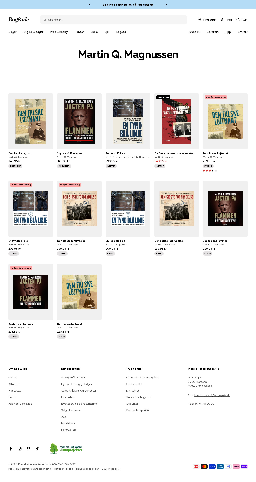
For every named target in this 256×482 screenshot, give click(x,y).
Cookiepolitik (134, 384)
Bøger (12, 32)
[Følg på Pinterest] (28, 448)
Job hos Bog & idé (20, 403)
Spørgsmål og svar (73, 377)
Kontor (79, 32)
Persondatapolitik (137, 410)
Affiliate (13, 384)
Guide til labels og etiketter (78, 390)
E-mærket (132, 390)
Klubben (194, 32)
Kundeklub (68, 423)
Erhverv (243, 32)
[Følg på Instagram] (19, 448)
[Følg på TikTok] (37, 448)
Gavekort (213, 32)
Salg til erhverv (70, 410)
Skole (94, 32)
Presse (12, 397)
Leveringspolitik (111, 468)
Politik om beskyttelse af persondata (29, 468)
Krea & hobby (59, 32)
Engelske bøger (33, 32)
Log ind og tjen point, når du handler (128, 4)
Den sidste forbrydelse (71, 240)
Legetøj (121, 32)
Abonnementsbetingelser (142, 377)
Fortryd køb (69, 430)
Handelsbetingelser (138, 397)
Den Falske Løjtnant (20, 153)
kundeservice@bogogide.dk (212, 395)
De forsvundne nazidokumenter (174, 153)
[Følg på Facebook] (10, 448)
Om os (12, 377)
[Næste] (166, 4)
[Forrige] (89, 4)
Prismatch (67, 397)
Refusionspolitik (63, 468)
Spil (107, 32)
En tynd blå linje (115, 153)
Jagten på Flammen (69, 153)
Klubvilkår (132, 403)
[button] (210, 170)
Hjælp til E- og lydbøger (76, 384)
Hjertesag (14, 390)
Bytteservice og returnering (79, 403)
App (228, 32)
